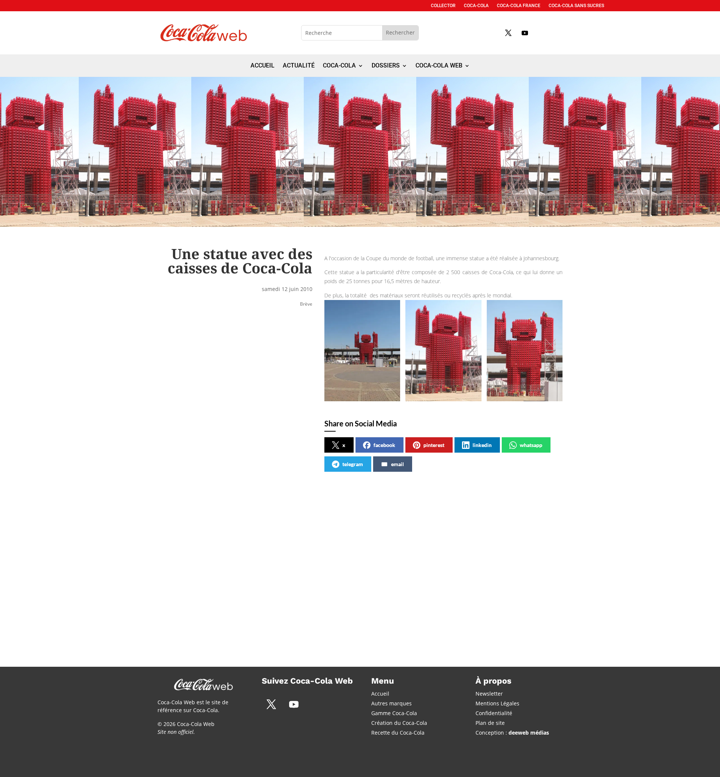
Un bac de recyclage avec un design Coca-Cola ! (210, 554)
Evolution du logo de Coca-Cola (345, 551)
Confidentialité (494, 713)
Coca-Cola (476, 5)
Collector (443, 5)
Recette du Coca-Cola (397, 732)
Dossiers (386, 66)
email (397, 464)
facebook (384, 445)
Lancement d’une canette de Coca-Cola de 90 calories (481, 554)
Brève (306, 304)
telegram (352, 464)
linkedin (482, 445)
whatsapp (531, 445)
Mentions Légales (497, 703)
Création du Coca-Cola (399, 722)
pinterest (433, 445)
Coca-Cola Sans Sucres (576, 5)
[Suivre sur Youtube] (524, 32)
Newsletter (489, 693)
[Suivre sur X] (508, 32)
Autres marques (391, 703)
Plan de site (490, 722)
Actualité (299, 66)
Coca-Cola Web (439, 66)
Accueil (262, 66)
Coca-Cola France (518, 5)
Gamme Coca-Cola (394, 713)
